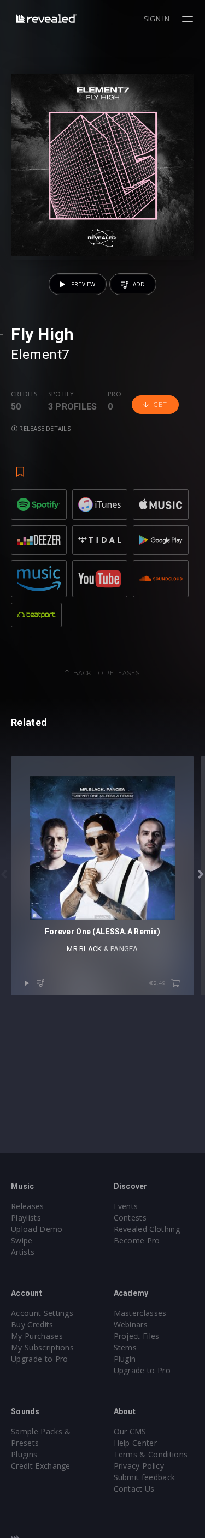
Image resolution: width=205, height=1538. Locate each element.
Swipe (22, 1240)
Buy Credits (32, 1324)
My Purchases (37, 1336)
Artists (22, 1252)
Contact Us (134, 1488)
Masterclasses (140, 1313)
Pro (114, 394)
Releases (27, 1206)
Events (126, 1206)
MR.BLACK (84, 949)
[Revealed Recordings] (46, 18)
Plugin (125, 1359)
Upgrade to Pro (39, 1359)
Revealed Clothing (147, 1229)
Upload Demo (37, 1229)
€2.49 (158, 983)
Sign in (156, 18)
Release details (44, 428)
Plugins (24, 1454)
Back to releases (106, 673)
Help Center (135, 1443)
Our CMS (130, 1431)
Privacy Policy (139, 1466)
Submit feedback (144, 1477)
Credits (24, 394)
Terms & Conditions (151, 1454)
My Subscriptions (42, 1347)
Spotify (61, 394)
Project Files (137, 1336)
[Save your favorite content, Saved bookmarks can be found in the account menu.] (20, 466)
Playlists (26, 1217)
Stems (125, 1347)
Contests (130, 1217)
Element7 (40, 354)
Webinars (131, 1324)
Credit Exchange (41, 1466)
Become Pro (137, 1240)
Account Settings (42, 1313)
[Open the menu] (188, 19)
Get (160, 404)
